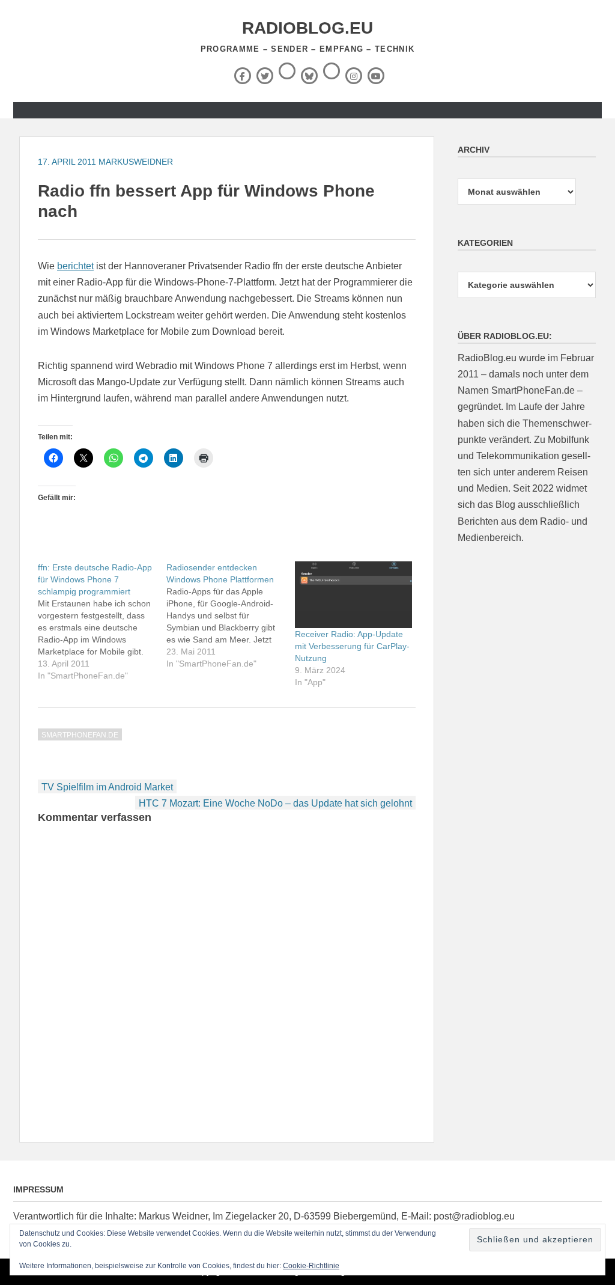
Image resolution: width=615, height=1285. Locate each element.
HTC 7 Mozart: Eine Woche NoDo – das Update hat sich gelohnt (275, 803)
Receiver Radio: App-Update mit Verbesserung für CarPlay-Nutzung (352, 646)
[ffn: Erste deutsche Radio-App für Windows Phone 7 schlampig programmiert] (102, 621)
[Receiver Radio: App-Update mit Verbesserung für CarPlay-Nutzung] (353, 594)
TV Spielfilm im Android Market (107, 787)
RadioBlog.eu (307, 28)
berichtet (75, 266)
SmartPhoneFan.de (79, 735)
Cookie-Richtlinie (311, 1266)
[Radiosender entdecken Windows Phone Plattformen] (230, 615)
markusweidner (135, 161)
